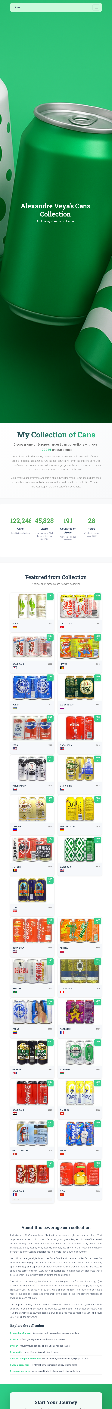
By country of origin (20, 1333)
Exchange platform (20, 1371)
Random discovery (19, 1365)
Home (17, 7)
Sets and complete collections (26, 1358)
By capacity (16, 1352)
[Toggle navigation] (96, 7)
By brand (14, 1339)
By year (14, 1346)
